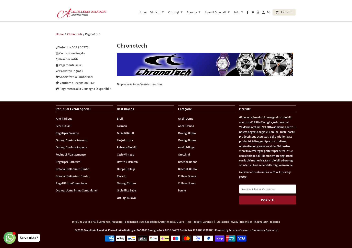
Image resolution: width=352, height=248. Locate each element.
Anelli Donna (186, 126)
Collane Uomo (187, 183)
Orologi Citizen (126, 183)
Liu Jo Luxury (125, 140)
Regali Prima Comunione (71, 183)
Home (143, 12)
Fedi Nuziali (63, 126)
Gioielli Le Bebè (126, 190)
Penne (182, 190)
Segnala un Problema (267, 221)
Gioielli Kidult (125, 133)
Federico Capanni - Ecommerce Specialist (253, 230)
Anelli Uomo (186, 118)
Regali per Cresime (67, 133)
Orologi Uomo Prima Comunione (76, 190)
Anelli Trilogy (64, 118)
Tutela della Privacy (226, 221)
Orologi (175, 12)
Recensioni (246, 221)
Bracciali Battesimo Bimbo (72, 169)
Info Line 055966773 (84, 221)
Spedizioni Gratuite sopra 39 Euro (164, 221)
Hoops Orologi (126, 169)
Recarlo (121, 176)
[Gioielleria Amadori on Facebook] (248, 13)
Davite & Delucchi (128, 162)
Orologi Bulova (126, 198)
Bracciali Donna (187, 162)
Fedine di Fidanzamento (71, 154)
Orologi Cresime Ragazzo (71, 140)
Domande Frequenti (110, 221)
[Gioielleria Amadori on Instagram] (258, 13)
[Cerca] (269, 13)
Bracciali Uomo (187, 169)
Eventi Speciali (217, 12)
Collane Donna (187, 176)
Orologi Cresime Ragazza (71, 147)
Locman (122, 126)
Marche (194, 12)
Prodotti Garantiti (203, 221)
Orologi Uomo (187, 133)
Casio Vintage (125, 154)
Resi (188, 221)
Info (238, 12)
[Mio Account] (263, 13)
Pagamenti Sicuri (134, 221)
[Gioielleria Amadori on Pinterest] (253, 13)
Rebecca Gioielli (126, 147)
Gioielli (157, 12)
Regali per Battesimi (68, 162)
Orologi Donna (187, 140)
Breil (120, 118)
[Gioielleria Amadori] (81, 13)
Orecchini (184, 154)
